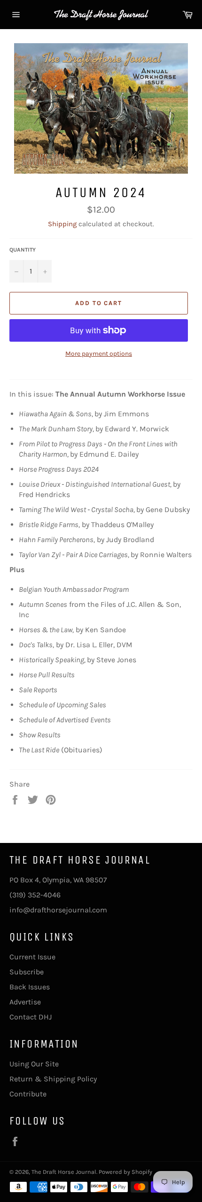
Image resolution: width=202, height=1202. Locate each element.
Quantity (22, 249)
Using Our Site (34, 1063)
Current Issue (32, 956)
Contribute (28, 1093)
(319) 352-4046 (35, 894)
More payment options (98, 354)
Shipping (62, 224)
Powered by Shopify (125, 1171)
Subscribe (26, 971)
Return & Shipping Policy (53, 1078)
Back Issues (29, 986)
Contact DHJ (30, 1016)
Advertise (25, 1001)
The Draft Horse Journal (63, 1171)
